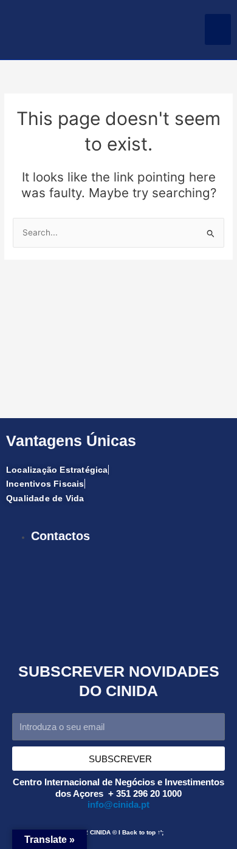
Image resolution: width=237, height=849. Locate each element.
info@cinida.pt (118, 805)
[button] (218, 29)
